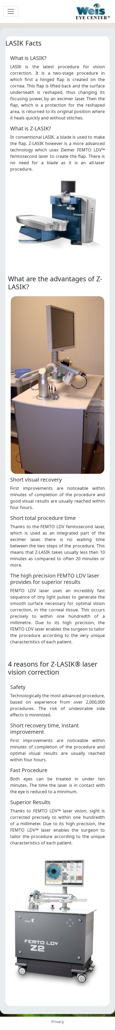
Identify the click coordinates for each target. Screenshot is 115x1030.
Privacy (57, 1021)
